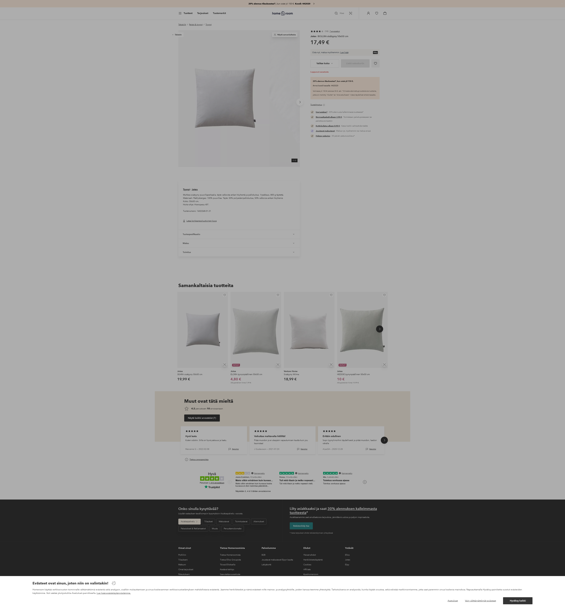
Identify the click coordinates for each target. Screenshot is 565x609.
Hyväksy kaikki (518, 600)
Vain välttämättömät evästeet (480, 600)
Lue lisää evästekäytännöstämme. (114, 593)
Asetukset (453, 600)
